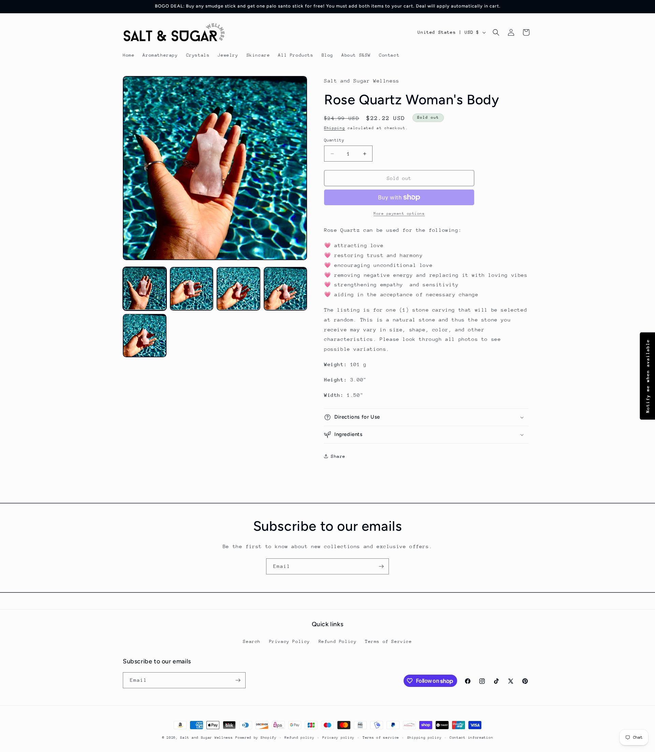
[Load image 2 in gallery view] (192, 289)
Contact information (471, 738)
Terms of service (381, 738)
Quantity (334, 140)
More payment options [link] (399, 213)
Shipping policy (424, 738)
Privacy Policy (289, 641)
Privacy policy (338, 738)
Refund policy (299, 738)
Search (252, 641)
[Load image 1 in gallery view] (144, 289)
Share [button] (338, 456)
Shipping (334, 128)
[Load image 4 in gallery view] (285, 289)
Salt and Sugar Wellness (206, 738)
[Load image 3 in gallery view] (238, 289)
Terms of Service (388, 641)
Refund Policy (338, 641)
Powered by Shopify (256, 738)
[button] (496, 32)
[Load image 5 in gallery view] (144, 335)
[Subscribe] (381, 566)
